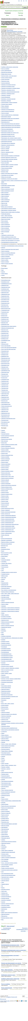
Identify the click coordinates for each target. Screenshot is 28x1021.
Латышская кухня (5, 351)
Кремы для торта (5, 671)
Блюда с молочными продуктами (8, 511)
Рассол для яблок (5, 162)
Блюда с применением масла (7, 519)
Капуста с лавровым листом (7, 152)
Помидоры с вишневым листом (8, 90)
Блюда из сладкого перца (6, 494)
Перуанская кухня (5, 372)
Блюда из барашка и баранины (8, 448)
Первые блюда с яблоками (7, 751)
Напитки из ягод (4, 719)
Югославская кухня (5, 422)
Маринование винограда (6, 141)
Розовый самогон (5, 820)
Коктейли (3, 639)
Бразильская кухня (5, 303)
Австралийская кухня (5, 280)
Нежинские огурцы (5, 81)
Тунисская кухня (4, 388)
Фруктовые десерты (5, 889)
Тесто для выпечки (5, 878)
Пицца (2, 770)
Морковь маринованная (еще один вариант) (10, 125)
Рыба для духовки (5, 825)
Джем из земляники (5, 187)
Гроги (2, 570)
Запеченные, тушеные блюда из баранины (10, 607)
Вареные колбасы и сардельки (7, 542)
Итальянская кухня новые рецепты (8, 326)
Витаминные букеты (5, 549)
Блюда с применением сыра (7, 529)
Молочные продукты (5, 698)
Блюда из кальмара (5, 458)
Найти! (25, 7)
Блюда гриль (4, 442)
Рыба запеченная (5, 829)
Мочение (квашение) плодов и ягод (8, 157)
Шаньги (2, 910)
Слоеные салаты (5, 853)
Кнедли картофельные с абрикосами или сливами (12, 637)
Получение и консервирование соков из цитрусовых (12, 245)
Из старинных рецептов (6, 618)
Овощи (2, 733)
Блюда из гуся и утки (5, 451)
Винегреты (3, 547)
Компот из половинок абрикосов (8, 252)
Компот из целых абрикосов (7, 254)
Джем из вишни (4, 197)
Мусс (2, 701)
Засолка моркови (5, 107)
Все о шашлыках (4, 554)
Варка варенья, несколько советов (8, 210)
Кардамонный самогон (6, 627)
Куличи (2, 684)
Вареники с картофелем (6, 540)
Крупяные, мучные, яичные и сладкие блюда (11, 678)
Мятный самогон (4, 708)
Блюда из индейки (5, 456)
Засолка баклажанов (5, 97)
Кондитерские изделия (6, 645)
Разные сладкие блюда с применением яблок (11, 800)
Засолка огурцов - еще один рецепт (9, 75)
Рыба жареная (4, 827)
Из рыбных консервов (6, 616)
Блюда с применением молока (8, 520)
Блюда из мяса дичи (5, 472)
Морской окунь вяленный (6, 72)
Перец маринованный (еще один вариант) (10, 123)
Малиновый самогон (5, 692)
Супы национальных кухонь (7, 873)
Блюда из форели (5, 503)
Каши (2, 270)
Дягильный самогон (5, 588)
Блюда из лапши (4, 469)
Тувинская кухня (4, 386)
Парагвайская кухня (5, 370)
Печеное (3, 756)
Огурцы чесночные (5, 79)
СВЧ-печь (3, 845)
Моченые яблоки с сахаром (7, 166)
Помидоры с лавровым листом (7, 93)
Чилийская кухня (4, 407)
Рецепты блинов (4, 804)
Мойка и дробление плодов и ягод (8, 236)
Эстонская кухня (4, 420)
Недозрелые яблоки (5, 726)
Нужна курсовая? (11, 926)
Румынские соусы (5, 822)
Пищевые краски (4, 774)
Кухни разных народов (6, 685)
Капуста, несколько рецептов (7, 625)
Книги (7, 15)
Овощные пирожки (5, 740)
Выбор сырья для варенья (7, 206)
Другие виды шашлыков (6, 586)
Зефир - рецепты (5, 614)
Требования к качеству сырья (7, 235)
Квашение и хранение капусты (7, 145)
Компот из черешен (5, 256)
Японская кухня (4, 425)
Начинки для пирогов (5, 721)
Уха (2, 885)
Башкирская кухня (5, 296)
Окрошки (3, 742)
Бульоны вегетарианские (6, 538)
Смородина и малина (6, 855)
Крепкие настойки (5, 676)
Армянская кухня (5, 292)
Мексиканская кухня (5, 359)
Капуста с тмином (5, 150)
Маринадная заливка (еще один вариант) (10, 118)
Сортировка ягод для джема (7, 175)
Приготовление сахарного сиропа (8, 208)
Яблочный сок (4, 916)
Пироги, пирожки (4, 763)
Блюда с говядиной (5, 510)
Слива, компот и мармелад (7, 850)
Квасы (2, 634)
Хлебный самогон (5, 894)
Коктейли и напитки (5, 643)
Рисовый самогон (5, 818)
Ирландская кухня (5, 324)
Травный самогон (5, 884)
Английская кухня (5, 288)
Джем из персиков (5, 201)
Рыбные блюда (4, 834)
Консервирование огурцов (7, 657)
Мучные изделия (4, 705)
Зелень (2, 613)
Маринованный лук (5, 121)
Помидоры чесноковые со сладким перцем (10, 88)
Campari (3, 430)
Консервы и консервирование (7, 660)
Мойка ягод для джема (6, 176)
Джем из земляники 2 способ (7, 190)
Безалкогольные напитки (6, 439)
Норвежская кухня (5, 368)
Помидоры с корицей (5, 95)
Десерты (3, 579)
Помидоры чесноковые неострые (8, 84)
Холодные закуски (5, 898)
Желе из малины (5, 222)
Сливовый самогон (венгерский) (8, 852)
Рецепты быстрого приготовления (8, 806)
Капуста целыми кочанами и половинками (10, 155)
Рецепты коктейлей (5, 811)
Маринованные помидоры (7, 120)
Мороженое (3, 700)
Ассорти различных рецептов (7, 435)
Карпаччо (3, 629)
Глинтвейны (3, 561)
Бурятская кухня (4, 304)
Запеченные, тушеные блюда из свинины (10, 611)
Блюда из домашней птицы (7, 455)
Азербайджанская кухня (6, 283)
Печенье (3, 759)
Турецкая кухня (4, 390)
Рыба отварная (4, 830)
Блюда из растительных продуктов (8, 485)
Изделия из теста (5, 620)
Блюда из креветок (5, 465)
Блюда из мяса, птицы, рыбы (7, 476)
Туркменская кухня (5, 391)
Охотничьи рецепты (5, 749)
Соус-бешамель (4, 861)
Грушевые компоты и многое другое (9, 572)
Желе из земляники (5, 229)
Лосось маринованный (6, 70)
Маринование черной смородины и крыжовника (11, 139)
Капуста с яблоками (5, 146)
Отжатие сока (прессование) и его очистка (10, 240)
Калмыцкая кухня (5, 331)
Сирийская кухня (5, 381)
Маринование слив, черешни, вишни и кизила (11, 137)
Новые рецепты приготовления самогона (10, 729)
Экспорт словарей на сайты (5, 1000)
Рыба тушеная (4, 832)
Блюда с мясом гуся (5, 513)
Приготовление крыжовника (7, 781)
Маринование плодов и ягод (7, 130)
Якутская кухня (4, 423)
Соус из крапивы (4, 859)
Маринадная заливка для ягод (7, 134)
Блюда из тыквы (4, 501)
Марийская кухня (5, 356)
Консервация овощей (5, 648)
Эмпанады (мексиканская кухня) (8, 418)
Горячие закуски (4, 566)
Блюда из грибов (4, 449)
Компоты (3, 247)
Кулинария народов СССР (7, 680)
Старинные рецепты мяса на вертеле (9, 869)
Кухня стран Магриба (5, 345)
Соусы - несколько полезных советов (9, 862)
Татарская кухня (4, 384)
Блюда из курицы (5, 467)
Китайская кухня (4, 338)
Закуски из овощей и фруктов (7, 602)
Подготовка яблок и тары (6, 161)
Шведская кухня (4, 411)
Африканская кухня (5, 294)
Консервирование (5, 652)
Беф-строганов (4, 440)
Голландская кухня (5, 310)
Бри (2, 536)
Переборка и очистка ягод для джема (9, 178)
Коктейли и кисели (5, 641)
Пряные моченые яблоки (6, 168)
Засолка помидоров (5, 82)
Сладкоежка (3, 846)
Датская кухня (4, 313)
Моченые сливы (4, 171)
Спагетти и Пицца (5, 866)
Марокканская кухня (5, 358)
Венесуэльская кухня (5, 308)
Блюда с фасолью (5, 535)
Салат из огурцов (5, 113)
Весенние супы (4, 545)
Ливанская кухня (4, 352)
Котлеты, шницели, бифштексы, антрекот (10, 668)
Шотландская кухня (5, 414)
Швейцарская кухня (5, 413)
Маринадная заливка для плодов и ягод (9, 132)
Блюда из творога (5, 497)
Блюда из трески (4, 499)
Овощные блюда (4, 738)
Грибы (2, 568)
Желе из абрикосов (5, 224)
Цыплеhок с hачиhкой (6, 900)
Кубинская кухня (4, 343)
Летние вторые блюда (6, 687)
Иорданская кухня (5, 320)
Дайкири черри (4, 575)
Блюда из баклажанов (6, 446)
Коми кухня (3, 342)
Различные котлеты (5, 793)
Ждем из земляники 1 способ (7, 189)
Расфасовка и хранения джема (8, 185)
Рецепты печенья (5, 814)
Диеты (2, 581)
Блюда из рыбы (4, 490)
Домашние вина (4, 582)
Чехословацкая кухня (5, 404)
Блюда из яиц (4, 506)
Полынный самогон (5, 775)
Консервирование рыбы (6, 659)
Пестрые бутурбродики (6, 754)
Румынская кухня (5, 375)
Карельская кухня (5, 335)
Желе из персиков (5, 231)
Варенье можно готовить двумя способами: (10, 212)
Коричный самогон (5, 664)
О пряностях (4, 731)
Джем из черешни (5, 196)
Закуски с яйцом (4, 604)
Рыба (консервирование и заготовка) (14, 31)
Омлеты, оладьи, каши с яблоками (8, 743)
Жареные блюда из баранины (7, 591)
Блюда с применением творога (8, 531)
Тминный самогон (5, 880)
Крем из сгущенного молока (7, 669)
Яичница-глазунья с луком (7, 917)
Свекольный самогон (5, 843)
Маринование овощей (6, 116)
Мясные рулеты (4, 707)
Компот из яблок (4, 259)
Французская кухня (5, 402)
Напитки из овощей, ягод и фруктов (9, 714)
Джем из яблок (4, 204)
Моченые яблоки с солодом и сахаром (9, 164)
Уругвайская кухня (5, 398)
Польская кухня (4, 374)
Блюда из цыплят (5, 504)
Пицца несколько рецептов (7, 772)
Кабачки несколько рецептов (7, 621)
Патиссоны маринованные (7, 129)
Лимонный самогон (5, 689)
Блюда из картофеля (5, 464)
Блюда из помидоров (5, 483)
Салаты (3, 275)
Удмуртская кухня (5, 393)
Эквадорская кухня (5, 416)
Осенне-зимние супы (5, 747)
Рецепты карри (4, 809)
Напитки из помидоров (6, 715)
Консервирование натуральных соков (9, 242)
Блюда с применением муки (7, 522)
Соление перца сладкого (6, 104)
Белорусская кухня (5, 297)
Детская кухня (4, 315)
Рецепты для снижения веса (7, 807)
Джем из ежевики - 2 (5, 194)
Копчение (3, 662)
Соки (2, 233)
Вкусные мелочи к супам (6, 552)
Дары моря (3, 577)
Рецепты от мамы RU (5, 813)
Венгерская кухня (5, 306)
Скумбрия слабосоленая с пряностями (9, 66)
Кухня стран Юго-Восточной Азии (8, 349)
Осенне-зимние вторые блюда (7, 745)
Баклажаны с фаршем (6, 100)
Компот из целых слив (6, 258)
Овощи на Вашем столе (6, 736)
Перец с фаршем (5, 106)
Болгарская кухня (5, 301)
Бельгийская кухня (5, 299)
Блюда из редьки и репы (6, 487)
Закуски (3, 600)
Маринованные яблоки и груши (8, 136)
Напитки (3, 271)
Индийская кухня (5, 319)
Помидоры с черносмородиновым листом (10, 91)
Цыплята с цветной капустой (7, 903)
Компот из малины (5, 251)
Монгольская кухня (5, 363)
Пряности (3, 788)
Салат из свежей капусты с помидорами (9, 114)
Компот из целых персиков (7, 263)
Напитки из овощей (5, 712)
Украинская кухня (5, 397)
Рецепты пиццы (4, 816)
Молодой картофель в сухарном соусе (9, 696)
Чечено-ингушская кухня (6, 406)
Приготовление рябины (6, 784)
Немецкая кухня (4, 367)
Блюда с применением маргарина (8, 517)
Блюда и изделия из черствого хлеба (9, 444)
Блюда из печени (5, 481)
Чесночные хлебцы (5, 905)
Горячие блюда (4, 565)
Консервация (4, 646)
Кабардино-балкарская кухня (7, 328)
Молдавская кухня (5, 361)
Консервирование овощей (7, 655)
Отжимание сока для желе (7, 217)
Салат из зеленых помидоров (7, 111)
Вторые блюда (10, 30)
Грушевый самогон (5, 574)
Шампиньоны (4, 908)
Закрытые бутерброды (6, 598)
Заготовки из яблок (5, 595)
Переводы (20, 13)
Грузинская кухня (5, 312)
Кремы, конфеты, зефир (6, 673)
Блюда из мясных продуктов (7, 478)
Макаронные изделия (6, 691)
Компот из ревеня (5, 261)
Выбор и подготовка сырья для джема (9, 173)
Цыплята (3, 901)
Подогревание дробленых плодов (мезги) (10, 238)
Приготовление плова (6, 783)
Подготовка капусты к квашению (8, 143)
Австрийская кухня (5, 281)
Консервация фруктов (6, 650)
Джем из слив (4, 203)
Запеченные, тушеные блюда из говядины (10, 609)
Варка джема (4, 183)
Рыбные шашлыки (5, 836)
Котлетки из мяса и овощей (7, 666)
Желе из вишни (4, 220)
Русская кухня (4, 377)
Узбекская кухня (4, 395)
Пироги (2, 761)
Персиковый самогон (5, 752)
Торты (2, 882)
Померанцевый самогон (6, 777)
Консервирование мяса (6, 653)
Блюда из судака (4, 495)
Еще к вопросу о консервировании (8, 590)
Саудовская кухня (5, 379)
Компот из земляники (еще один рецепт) (10, 249)
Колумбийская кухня (5, 340)
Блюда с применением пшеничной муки (9, 524)
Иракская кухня (4, 322)
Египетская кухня (5, 317)
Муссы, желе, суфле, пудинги (7, 703)
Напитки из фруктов (5, 717)
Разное (2, 797)
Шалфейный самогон (5, 907)
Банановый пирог (5, 437)
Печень (2, 758)
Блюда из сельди (5, 492)
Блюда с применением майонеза (8, 515)
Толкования (7, 13)
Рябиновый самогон (5, 838)
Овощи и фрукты (5, 735)
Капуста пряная (4, 153)
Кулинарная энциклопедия (7, 682)
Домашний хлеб (4, 584)
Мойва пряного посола (6, 74)
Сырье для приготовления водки (8, 875)
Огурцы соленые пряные (6, 77)
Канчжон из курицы (5, 623)
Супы (2, 871)
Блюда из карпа (4, 462)
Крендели (3, 675)
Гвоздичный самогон (5, 559)
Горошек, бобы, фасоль (6, 563)
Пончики (3, 779)
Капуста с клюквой (5, 148)
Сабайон (3, 839)
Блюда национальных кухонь (7, 508)
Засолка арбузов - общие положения (9, 102)
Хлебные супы (4, 893)
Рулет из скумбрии (5, 68)
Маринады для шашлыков (6, 694)
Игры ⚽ (20, 15)
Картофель (3, 630)
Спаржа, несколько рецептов (7, 868)
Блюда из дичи (4, 453)
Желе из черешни (5, 228)
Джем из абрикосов (5, 199)
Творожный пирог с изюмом (7, 877)
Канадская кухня (4, 333)
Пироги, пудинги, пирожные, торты (8, 765)
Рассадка (3, 802)
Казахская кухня (4, 329)
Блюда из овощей (5, 480)
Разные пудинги (4, 798)
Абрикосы (3, 432)
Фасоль (2, 887)
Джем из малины (4, 192)
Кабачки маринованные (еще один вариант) (10, 127)
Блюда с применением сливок (7, 526)
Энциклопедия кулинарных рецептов (14, 10)
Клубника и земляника (6, 636)
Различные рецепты (5, 795)
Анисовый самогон (5, 433)
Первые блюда (4, 273)
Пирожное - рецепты (5, 768)
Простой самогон (5, 786)
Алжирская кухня (5, 285)
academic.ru (5, 2)
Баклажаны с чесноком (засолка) (8, 98)
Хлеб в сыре (4, 891)
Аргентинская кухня (5, 290)
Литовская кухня (4, 354)
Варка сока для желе (5, 219)
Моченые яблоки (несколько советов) (9, 159)
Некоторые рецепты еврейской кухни (9, 728)
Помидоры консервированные (7, 109)
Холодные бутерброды (6, 896)
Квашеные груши (5, 169)
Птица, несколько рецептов (7, 790)
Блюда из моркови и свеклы (7, 471)
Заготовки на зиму (5, 597)
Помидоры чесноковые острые (7, 86)
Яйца (2, 919)
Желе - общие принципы (6, 215)
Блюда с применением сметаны (8, 527)
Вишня (2, 550)
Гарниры (3, 558)
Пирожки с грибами (5, 767)
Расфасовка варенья (5, 213)
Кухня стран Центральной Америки (8, 347)
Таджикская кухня (5, 383)
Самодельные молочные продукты (8, 841)
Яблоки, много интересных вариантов (9, 912)
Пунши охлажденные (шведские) (8, 791)
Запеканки (3, 605)
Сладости (3, 848)
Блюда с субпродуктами (6, 533)
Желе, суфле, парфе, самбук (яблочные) (10, 593)
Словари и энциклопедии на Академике (11, 5)
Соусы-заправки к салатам (7, 864)
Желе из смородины (5, 226)
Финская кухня (4, 400)
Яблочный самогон (5, 914)
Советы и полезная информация (8, 857)
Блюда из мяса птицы (6, 474)
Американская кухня (5, 287)
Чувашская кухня (5, 409)
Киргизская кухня (5, 336)
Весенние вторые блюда (6, 543)
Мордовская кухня (5, 365)
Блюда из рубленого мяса (6, 488)
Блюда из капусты (5, 460)
